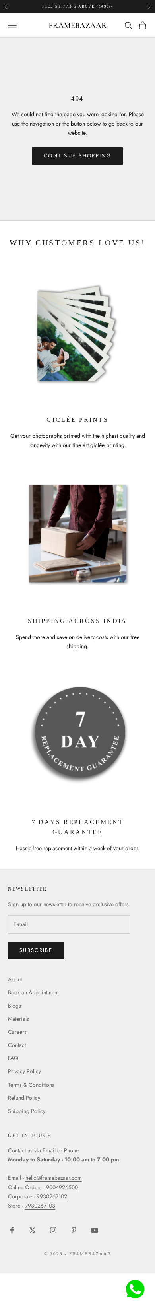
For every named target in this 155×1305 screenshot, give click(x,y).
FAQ (13, 1058)
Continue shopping (77, 155)
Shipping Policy (26, 1111)
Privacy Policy (24, 1071)
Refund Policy (24, 1098)
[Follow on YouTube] (95, 1230)
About (15, 979)
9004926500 (62, 1187)
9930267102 (52, 1196)
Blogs (14, 1006)
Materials (18, 1019)
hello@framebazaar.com (53, 1178)
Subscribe (35, 950)
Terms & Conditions (31, 1085)
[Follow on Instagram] (53, 1230)
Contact (17, 1045)
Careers (17, 1032)
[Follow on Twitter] (33, 1230)
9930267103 (40, 1206)
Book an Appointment (33, 992)
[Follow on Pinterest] (74, 1230)
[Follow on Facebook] (12, 1230)
